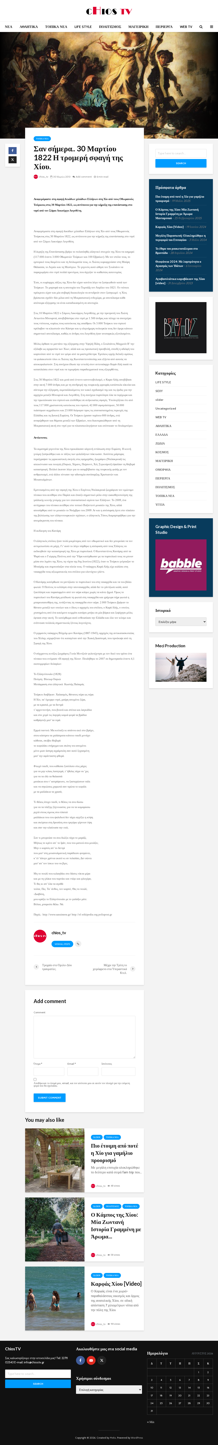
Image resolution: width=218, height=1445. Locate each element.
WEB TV (186, 27)
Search (181, 163)
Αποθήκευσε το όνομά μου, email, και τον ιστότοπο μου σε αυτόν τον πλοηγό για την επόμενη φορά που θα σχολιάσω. (82, 1084)
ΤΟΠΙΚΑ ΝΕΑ (56, 27)
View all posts (62, 944)
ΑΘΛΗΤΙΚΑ (29, 27)
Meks (113, 1437)
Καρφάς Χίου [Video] (116, 1283)
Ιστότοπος (107, 1064)
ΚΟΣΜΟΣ (162, 452)
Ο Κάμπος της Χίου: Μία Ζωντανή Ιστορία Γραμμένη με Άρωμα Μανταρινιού (177, 214)
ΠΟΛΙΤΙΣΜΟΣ (110, 27)
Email (71, 1064)
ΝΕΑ (8, 27)
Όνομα (38, 1064)
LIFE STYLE (83, 27)
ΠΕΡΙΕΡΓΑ (164, 27)
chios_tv (43, 176)
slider (96, 1137)
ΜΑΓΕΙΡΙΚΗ (138, 27)
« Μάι (150, 1422)
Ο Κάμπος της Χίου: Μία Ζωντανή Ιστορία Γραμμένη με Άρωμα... (116, 1225)
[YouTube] (91, 1360)
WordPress (137, 1437)
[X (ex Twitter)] (101, 1360)
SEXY (159, 391)
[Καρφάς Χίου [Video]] (55, 1298)
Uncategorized (165, 408)
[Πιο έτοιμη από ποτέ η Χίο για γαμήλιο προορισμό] (55, 1160)
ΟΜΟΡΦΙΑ (163, 470)
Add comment (84, 176)
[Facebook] (80, 1360)
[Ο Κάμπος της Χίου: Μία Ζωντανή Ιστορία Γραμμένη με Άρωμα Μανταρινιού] (55, 1229)
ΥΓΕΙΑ (160, 505)
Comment (39, 1012)
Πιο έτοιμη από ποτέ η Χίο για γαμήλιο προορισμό (114, 1152)
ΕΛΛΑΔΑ (161, 435)
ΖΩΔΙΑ (160, 443)
